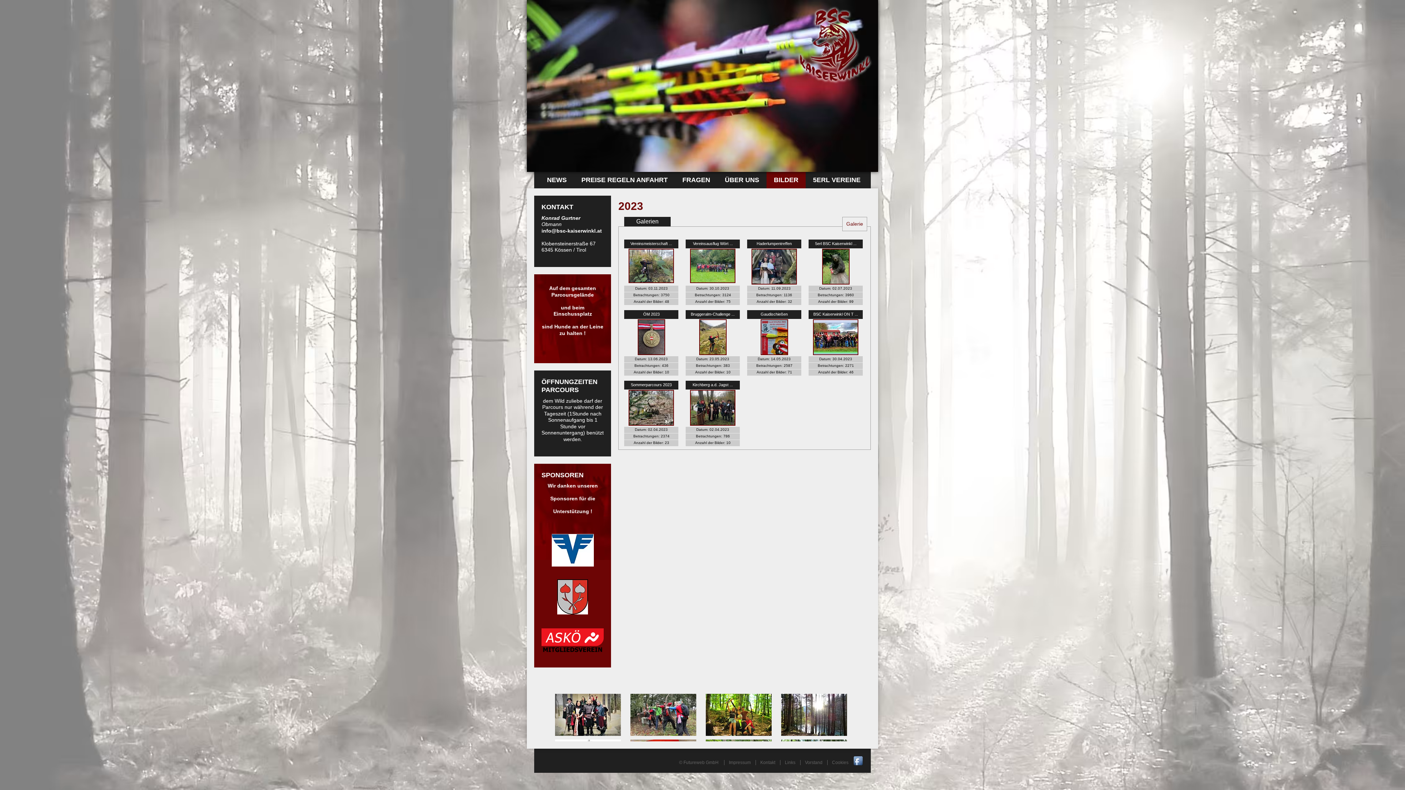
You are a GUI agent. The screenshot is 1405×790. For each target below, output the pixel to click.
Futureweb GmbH (701, 762)
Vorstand (814, 762)
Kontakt (767, 762)
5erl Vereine (837, 180)
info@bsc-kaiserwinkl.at (572, 231)
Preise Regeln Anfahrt (624, 180)
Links (790, 762)
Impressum (740, 762)
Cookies (840, 762)
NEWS (557, 180)
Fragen (696, 180)
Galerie (854, 224)
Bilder (786, 180)
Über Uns (742, 180)
